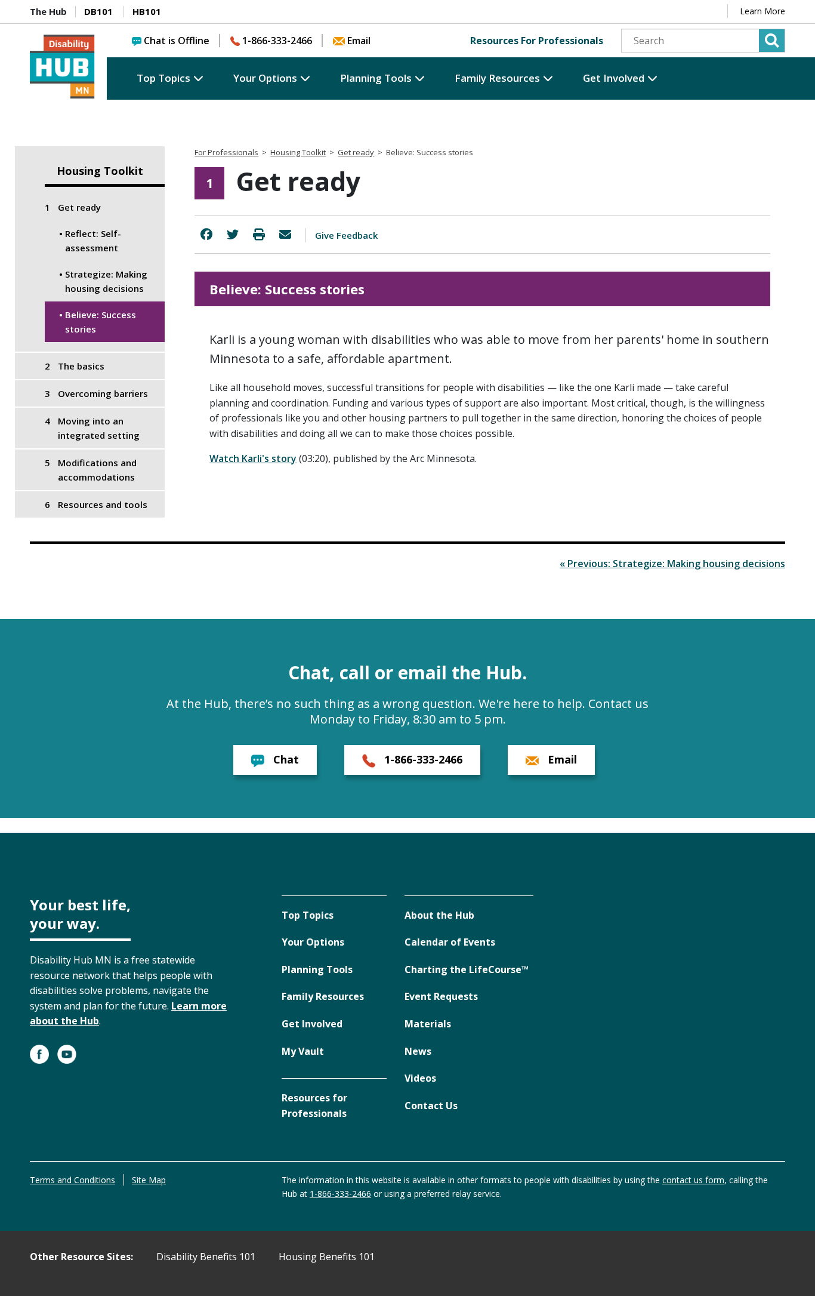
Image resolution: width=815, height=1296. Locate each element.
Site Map (149, 1180)
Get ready (356, 152)
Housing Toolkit (100, 171)
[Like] (206, 234)
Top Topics (163, 78)
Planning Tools (376, 78)
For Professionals (226, 152)
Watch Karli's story (253, 458)
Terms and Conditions (72, 1180)
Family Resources (497, 78)
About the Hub (439, 915)
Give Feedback (346, 235)
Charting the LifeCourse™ (467, 969)
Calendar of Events (450, 942)
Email (359, 40)
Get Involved (613, 78)
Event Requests (441, 996)
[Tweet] (233, 234)
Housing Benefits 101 (327, 1256)
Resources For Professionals (536, 40)
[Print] (259, 234)
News (418, 1051)
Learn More (762, 11)
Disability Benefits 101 (205, 1256)
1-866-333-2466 (277, 40)
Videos (420, 1078)
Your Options (265, 78)
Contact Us (431, 1105)
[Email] (285, 234)
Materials (428, 1023)
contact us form (693, 1180)
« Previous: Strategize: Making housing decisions (672, 563)
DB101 (98, 11)
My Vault (303, 1051)
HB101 (146, 11)
